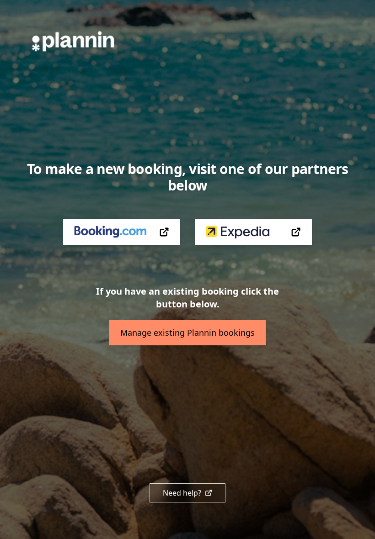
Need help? (182, 493)
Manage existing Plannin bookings (187, 332)
